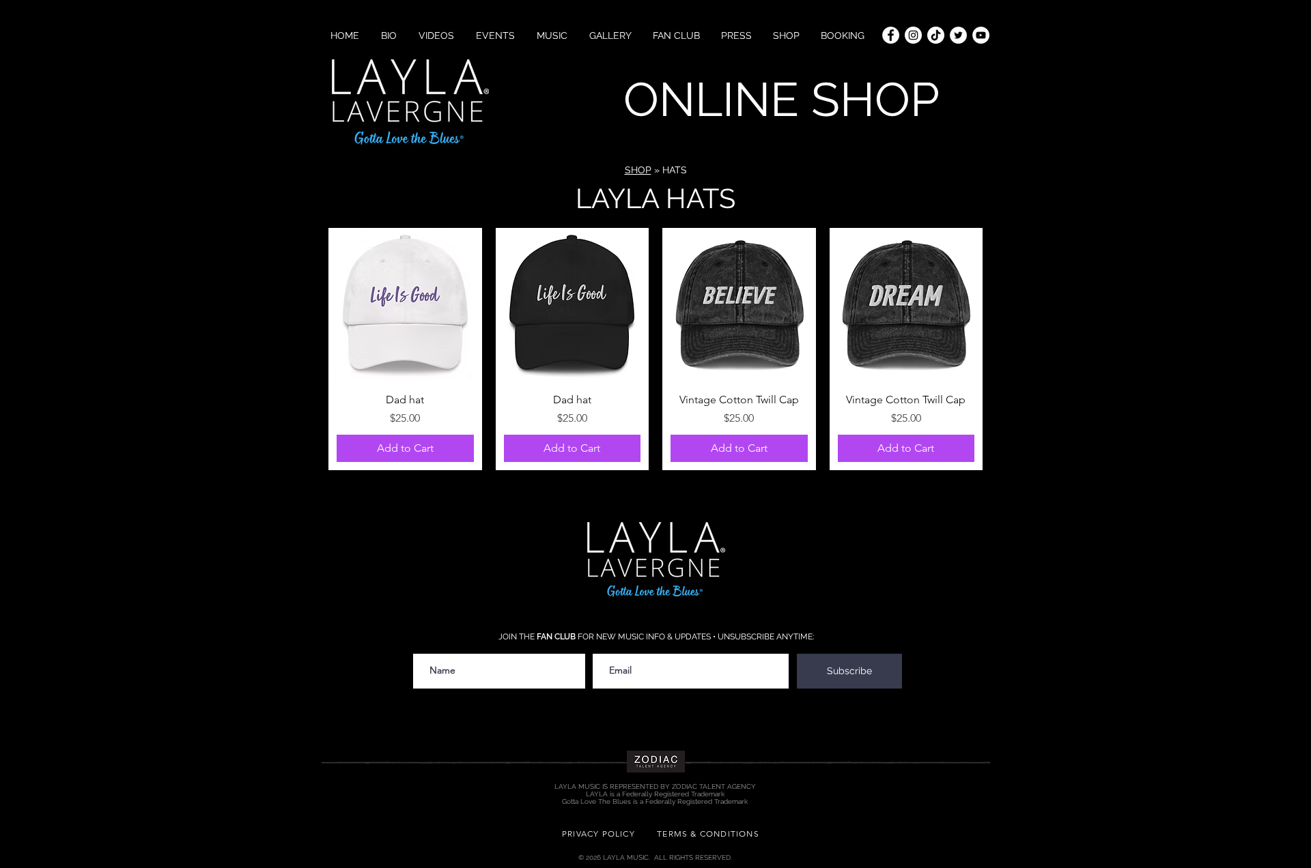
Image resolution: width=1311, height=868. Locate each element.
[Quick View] (405, 304)
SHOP (638, 169)
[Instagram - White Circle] (913, 35)
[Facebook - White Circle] (890, 35)
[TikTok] (935, 35)
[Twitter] (958, 35)
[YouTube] (980, 35)
